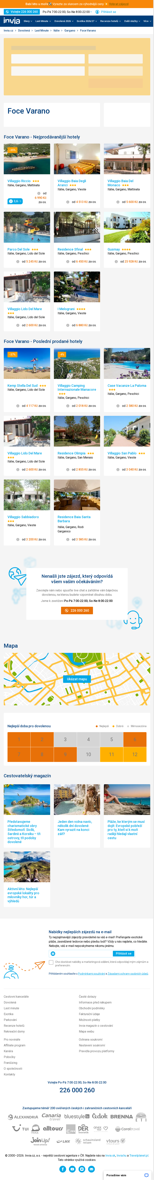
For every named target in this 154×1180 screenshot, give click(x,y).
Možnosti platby (89, 1020)
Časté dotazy (87, 996)
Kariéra (8, 1051)
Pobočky (9, 1057)
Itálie (57, 30)
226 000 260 (77, 1090)
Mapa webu (86, 1031)
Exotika (8, 1014)
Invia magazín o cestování (96, 1025)
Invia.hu (121, 1155)
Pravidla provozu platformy (96, 1051)
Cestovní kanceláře (16, 996)
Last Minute (42, 30)
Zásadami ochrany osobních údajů (128, 973)
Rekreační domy (14, 1031)
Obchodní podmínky (92, 1008)
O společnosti (13, 1068)
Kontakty (9, 1074)
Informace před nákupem (95, 1002)
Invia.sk (110, 1155)
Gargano (70, 30)
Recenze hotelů (14, 1025)
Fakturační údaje (89, 1014)
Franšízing (10, 1063)
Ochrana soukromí (90, 1039)
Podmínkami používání (91, 973)
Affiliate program (14, 1045)
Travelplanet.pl (138, 1155)
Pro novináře (12, 1039)
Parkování (10, 1020)
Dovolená (24, 30)
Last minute (11, 1008)
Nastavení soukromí (92, 1045)
